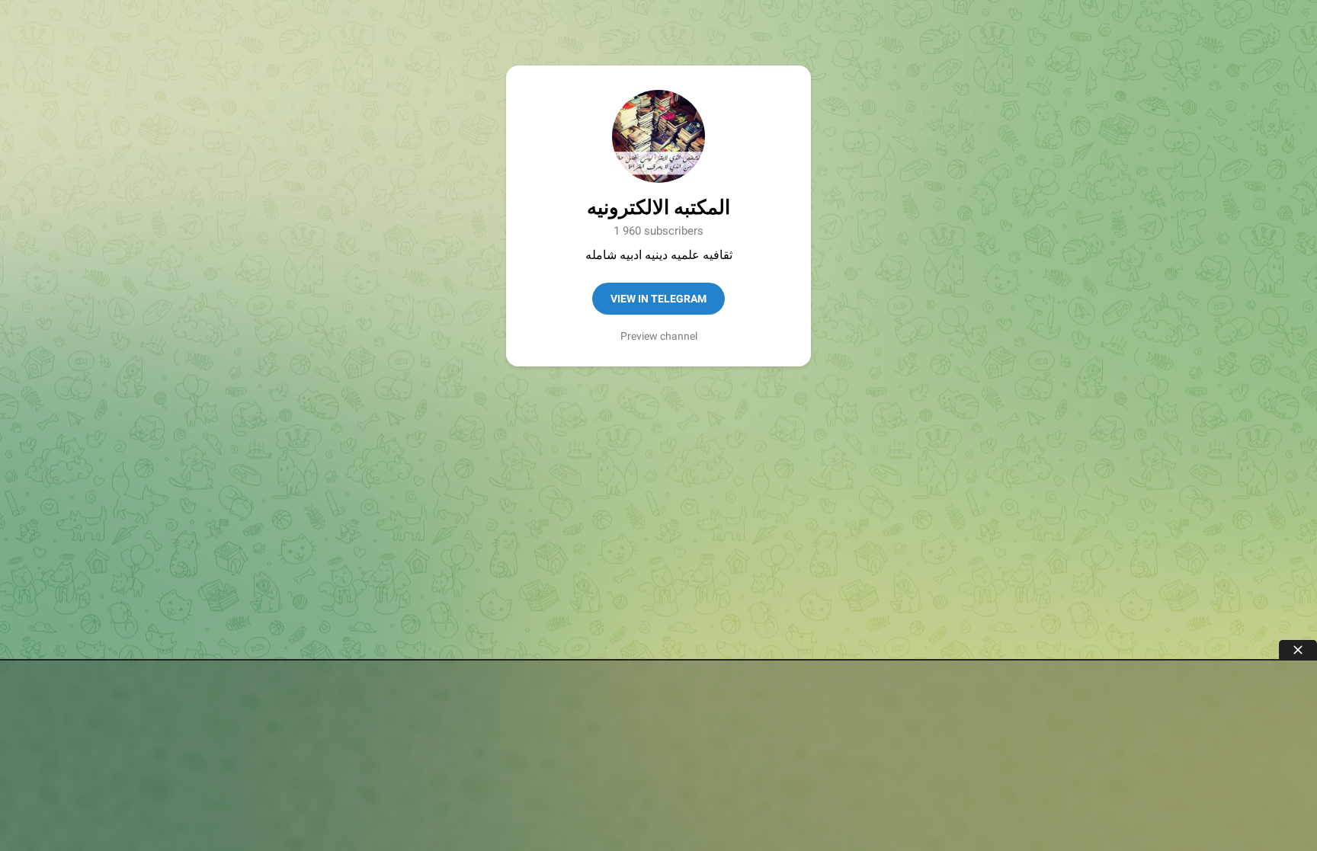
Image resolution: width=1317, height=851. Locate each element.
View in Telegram (658, 299)
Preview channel (658, 336)
